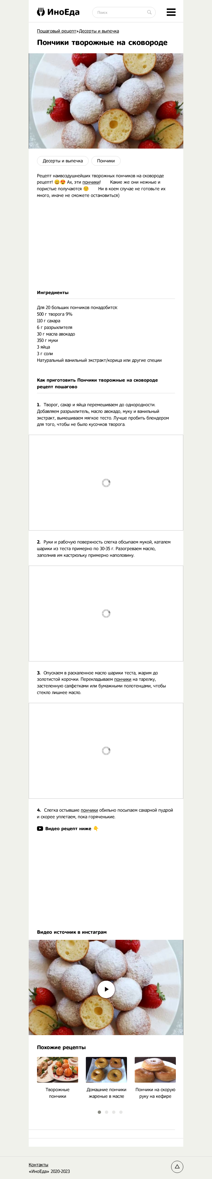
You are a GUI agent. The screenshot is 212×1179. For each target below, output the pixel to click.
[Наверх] (177, 1167)
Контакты (38, 1164)
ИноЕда (63, 11)
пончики (91, 182)
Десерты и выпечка (63, 160)
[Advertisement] (106, 244)
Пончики (106, 160)
